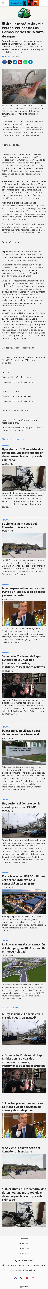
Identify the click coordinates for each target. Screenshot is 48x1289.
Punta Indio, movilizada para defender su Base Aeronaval (21, 732)
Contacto (24, 1238)
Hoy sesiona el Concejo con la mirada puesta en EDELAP (21, 805)
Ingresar (25, 1253)
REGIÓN (6, 56)
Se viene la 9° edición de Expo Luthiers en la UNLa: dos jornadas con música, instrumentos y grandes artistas (23, 661)
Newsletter (24, 1248)
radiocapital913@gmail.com (24, 1270)
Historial (24, 1243)
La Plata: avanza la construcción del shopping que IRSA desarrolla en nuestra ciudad (24, 948)
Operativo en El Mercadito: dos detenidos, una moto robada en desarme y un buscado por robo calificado (22, 454)
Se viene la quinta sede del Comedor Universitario (19, 525)
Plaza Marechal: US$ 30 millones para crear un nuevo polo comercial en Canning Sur (23, 879)
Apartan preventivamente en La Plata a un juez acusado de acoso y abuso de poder (24, 591)
